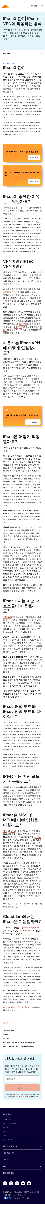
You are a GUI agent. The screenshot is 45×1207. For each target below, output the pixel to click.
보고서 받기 (34, 158)
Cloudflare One (26, 930)
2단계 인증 (24, 387)
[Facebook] (5, 1183)
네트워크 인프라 (10, 292)
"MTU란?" (30, 903)
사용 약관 (8, 1195)
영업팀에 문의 (8, 1139)
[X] (11, 1183)
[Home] (5, 6)
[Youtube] (23, 1183)
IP (22, 88)
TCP (12, 556)
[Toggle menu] (42, 6)
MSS (5, 831)
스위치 (38, 837)
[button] (22, 53)
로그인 (34, 6)
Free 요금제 (7, 1119)
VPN (29, 82)
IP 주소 (15, 108)
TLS (20, 327)
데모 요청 (6, 1135)
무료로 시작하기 (32, 422)
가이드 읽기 (34, 181)
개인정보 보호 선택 (16, 1198)
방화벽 (33, 577)
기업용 (5, 1127)
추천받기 (6, 1131)
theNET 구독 (22, 1088)
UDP (23, 556)
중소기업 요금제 (9, 1123)
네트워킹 (7, 617)
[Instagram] (29, 1183)
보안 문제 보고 (19, 1195)
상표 (28, 1198)
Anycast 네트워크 (28, 970)
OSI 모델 (23, 324)
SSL (16, 327)
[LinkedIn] (17, 1183)
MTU (12, 831)
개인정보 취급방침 (22, 1097)
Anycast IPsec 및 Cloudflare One (18, 1007)
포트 (14, 787)
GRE (20, 763)
